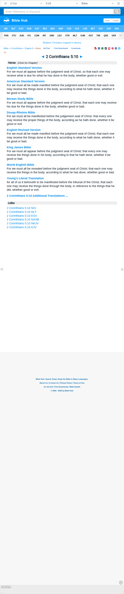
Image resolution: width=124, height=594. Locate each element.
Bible (6, 48)
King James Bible (19, 147)
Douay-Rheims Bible (21, 112)
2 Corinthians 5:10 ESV (22, 215)
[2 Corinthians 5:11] (120, 276)
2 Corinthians (16, 48)
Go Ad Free (6, 587)
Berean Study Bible (20, 98)
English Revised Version (24, 130)
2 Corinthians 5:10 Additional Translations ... (37, 195)
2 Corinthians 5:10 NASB (23, 219)
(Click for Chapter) (26, 62)
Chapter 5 (29, 48)
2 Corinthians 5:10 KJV (21, 227)
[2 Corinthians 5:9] (4, 276)
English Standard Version (24, 67)
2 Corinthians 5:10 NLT (21, 211)
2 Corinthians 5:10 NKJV (23, 223)
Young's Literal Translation (25, 178)
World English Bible (20, 164)
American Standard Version (26, 81)
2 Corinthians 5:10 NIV (21, 208)
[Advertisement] (62, 320)
